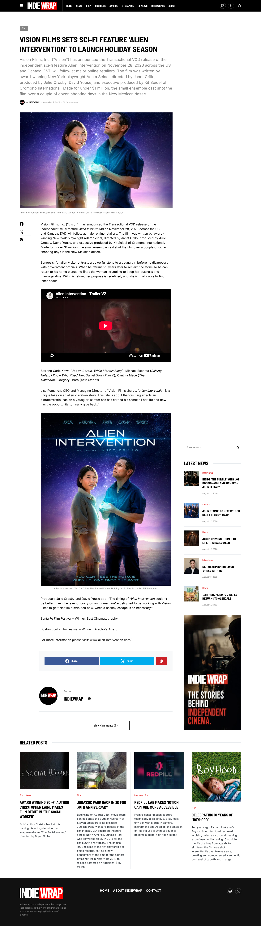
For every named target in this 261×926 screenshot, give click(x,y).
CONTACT (153, 890)
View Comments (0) (106, 725)
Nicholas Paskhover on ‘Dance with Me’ (218, 568)
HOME (104, 890)
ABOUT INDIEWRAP (127, 890)
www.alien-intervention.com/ (110, 640)
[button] (22, 5)
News (205, 532)
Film (24, 28)
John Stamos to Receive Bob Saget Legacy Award (221, 513)
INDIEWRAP (73, 699)
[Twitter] (231, 6)
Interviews (207, 472)
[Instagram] (223, 6)
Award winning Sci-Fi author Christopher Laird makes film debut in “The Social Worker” (44, 809)
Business (138, 795)
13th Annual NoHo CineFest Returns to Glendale (220, 596)
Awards (206, 504)
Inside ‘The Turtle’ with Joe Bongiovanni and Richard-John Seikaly (220, 483)
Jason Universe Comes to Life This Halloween (219, 540)
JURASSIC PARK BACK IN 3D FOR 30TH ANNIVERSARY (101, 804)
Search (238, 447)
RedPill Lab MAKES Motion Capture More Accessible (156, 804)
